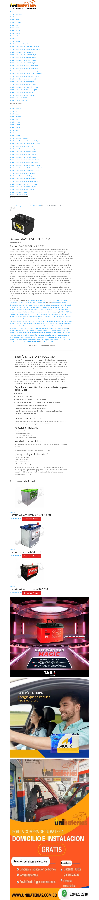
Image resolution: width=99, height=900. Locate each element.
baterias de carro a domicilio (19, 317)
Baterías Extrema (15, 22)
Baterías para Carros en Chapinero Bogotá (23, 55)
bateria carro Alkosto (49, 326)
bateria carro (27, 333)
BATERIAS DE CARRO (61, 328)
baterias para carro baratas (49, 340)
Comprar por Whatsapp (31, 519)
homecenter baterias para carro (26, 305)
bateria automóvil (38, 337)
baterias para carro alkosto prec (45, 335)
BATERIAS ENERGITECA (24, 337)
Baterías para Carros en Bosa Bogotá (22, 52)
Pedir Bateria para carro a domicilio (30, 326)
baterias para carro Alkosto (46, 321)
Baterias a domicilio (29, 319)
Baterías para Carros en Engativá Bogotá (23, 57)
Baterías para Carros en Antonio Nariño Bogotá (25, 46)
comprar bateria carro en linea (33, 310)
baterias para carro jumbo (45, 319)
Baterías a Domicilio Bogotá (19, 100)
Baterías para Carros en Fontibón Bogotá (23, 60)
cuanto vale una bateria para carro (47, 312)
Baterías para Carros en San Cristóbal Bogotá (24, 76)
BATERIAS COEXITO (33, 342)
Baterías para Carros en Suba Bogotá (22, 82)
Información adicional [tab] (48, 346)
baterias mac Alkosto (28, 312)
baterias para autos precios (55, 333)
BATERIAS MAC (32, 300)
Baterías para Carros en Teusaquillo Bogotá (24, 87)
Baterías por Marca (16, 14)
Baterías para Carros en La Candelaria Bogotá (24, 65)
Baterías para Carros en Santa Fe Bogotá (23, 79)
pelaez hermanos (15, 312)
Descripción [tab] (32, 346)
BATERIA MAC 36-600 (50, 310)
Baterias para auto (62, 321)
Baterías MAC (48, 342)
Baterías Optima (15, 28)
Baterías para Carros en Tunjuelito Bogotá (23, 90)
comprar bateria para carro (26, 335)
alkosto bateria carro (38, 333)
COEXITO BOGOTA (65, 340)
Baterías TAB (14, 36)
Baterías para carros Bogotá (19, 44)
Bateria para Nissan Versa (45, 323)
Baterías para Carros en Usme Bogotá (22, 95)
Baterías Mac (14, 25)
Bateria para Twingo (20, 321)
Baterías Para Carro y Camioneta (48, 300)
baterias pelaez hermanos (60, 314)
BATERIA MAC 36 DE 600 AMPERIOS (54, 317)
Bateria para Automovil (37, 328)
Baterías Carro (32, 321)
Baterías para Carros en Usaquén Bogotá (23, 92)
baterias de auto (31, 330)
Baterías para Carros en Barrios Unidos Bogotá (25, 49)
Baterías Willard (15, 41)
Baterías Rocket (15, 30)
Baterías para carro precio (23, 206)
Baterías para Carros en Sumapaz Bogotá (23, 84)
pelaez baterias (63, 310)
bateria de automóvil (29, 323)
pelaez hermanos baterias (20, 307)
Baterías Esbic (14, 20)
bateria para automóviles (18, 342)
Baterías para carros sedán (27, 303)
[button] (11, 210)
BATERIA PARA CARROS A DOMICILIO (56, 337)
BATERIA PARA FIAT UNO (45, 330)
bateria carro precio (35, 317)
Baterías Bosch (14, 17)
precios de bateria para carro (54, 307)
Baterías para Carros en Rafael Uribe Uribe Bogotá (26, 73)
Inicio (11, 12)
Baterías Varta (14, 38)
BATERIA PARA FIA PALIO (21, 328)
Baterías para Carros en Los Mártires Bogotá (24, 68)
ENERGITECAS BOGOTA (37, 307)
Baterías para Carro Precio (18, 98)
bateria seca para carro (17, 330)
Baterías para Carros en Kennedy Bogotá (23, 63)
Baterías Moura (15, 33)
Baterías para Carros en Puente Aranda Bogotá (25, 71)
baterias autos (50, 328)
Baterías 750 (37, 206)
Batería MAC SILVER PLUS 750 (25, 314)
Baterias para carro (16, 340)
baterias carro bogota (45, 305)
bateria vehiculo (58, 330)
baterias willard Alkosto (43, 314)
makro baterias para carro (31, 340)
